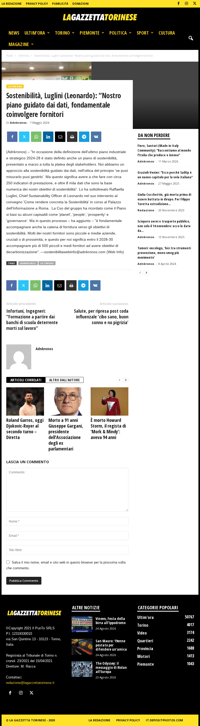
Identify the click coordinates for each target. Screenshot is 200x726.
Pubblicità (60, 3)
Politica (118, 33)
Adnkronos (18, 123)
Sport (143, 33)
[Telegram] (84, 137)
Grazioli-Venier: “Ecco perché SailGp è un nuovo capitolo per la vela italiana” (165, 174)
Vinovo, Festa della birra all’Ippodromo (111, 620)
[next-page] (125, 380)
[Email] (60, 137)
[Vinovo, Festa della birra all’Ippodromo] (82, 624)
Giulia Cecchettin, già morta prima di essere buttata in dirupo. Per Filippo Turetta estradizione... (164, 199)
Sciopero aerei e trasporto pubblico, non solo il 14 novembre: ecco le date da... (164, 226)
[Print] (72, 137)
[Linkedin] (48, 137)
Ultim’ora (34, 33)
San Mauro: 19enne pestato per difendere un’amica (111, 645)
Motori (143, 656)
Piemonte (89, 33)
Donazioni (80, 3)
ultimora (47, 263)
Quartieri (145, 641)
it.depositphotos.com (164, 720)
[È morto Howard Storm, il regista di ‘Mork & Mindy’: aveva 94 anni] (109, 401)
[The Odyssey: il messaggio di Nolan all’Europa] (82, 669)
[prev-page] (119, 380)
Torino (62, 33)
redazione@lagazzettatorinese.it (30, 683)
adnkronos (28, 263)
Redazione (146, 210)
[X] (194, 4)
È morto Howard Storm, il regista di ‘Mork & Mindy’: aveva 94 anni (108, 428)
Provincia (145, 648)
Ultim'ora (23, 55)
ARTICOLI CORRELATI (25, 379)
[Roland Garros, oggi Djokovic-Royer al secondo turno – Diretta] (25, 401)
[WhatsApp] (36, 137)
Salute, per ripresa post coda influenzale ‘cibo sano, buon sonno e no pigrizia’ (101, 316)
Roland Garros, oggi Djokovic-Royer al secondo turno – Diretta (24, 428)
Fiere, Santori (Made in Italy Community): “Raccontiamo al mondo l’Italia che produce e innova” (164, 150)
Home (9, 55)
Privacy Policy (37, 3)
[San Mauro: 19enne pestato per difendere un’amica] (82, 647)
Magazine (19, 44)
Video (142, 633)
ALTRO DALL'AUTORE (64, 379)
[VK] (96, 137)
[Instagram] (186, 4)
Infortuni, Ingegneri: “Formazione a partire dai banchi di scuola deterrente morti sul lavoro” (32, 319)
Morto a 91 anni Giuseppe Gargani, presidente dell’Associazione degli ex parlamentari (65, 434)
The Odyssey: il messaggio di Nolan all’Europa (111, 667)
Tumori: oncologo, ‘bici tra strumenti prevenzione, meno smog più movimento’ (164, 253)
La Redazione (12, 3)
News (14, 33)
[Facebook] (178, 4)
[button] (190, 38)
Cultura (167, 33)
